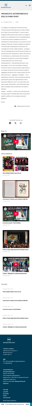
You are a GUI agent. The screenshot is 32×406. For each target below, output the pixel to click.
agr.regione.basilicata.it (9, 371)
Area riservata (6, 397)
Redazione (5, 383)
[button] (29, 5)
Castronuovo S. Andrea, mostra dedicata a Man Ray (15, 199)
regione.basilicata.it (8, 369)
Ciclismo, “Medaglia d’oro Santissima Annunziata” (15, 273)
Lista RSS (5, 391)
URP (4, 359)
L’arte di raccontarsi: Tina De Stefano (12, 223)
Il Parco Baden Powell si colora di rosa (12, 173)
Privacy (5, 395)
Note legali (6, 393)
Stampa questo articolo (23, 106)
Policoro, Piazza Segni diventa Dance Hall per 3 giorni (15, 249)
